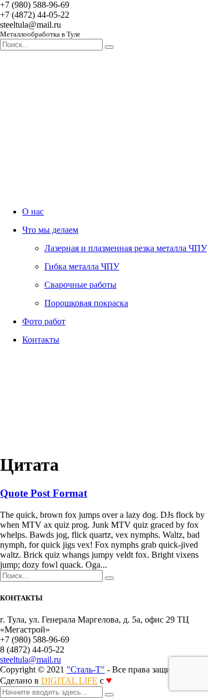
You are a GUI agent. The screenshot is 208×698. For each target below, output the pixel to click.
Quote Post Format (43, 493)
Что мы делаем (50, 230)
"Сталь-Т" (86, 669)
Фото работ (43, 321)
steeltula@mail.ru (30, 659)
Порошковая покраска (86, 303)
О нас (33, 211)
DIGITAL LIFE (69, 680)
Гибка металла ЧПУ (81, 266)
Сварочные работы (80, 284)
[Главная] (83, 437)
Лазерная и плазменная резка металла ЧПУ (125, 248)
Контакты (40, 339)
